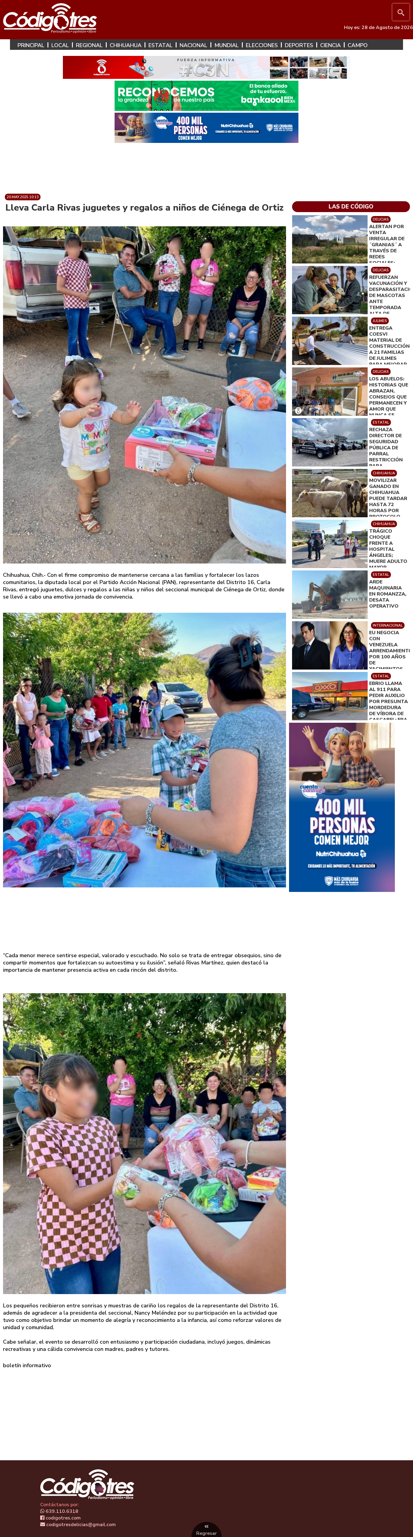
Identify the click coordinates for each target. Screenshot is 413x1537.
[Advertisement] (206, 165)
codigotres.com (62, 1518)
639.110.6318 (61, 1511)
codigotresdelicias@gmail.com (80, 1524)
